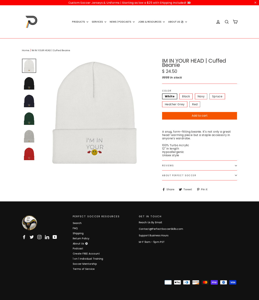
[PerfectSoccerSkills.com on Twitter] (32, 237)
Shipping (78, 233)
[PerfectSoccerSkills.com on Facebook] (24, 237)
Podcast (78, 248)
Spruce (217, 96)
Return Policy (81, 238)
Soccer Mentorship (85, 264)
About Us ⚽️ (80, 243)
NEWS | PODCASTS (121, 21)
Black (186, 96)
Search (77, 223)
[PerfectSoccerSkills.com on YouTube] (55, 237)
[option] (94, 113)
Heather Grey (175, 104)
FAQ (75, 228)
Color (166, 91)
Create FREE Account (86, 253)
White (170, 96)
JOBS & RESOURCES (150, 21)
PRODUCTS (79, 21)
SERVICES (98, 21)
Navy (201, 96)
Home (25, 50)
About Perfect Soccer (179, 175)
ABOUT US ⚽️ (176, 21)
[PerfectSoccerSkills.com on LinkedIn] (47, 237)
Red (195, 104)
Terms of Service (84, 269)
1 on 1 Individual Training (88, 258)
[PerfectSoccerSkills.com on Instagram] (39, 237)
